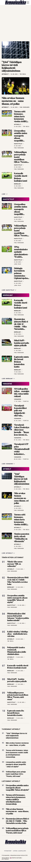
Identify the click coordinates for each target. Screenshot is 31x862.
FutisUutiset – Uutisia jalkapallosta (15, 850)
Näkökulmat (8, 295)
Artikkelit (7, 469)
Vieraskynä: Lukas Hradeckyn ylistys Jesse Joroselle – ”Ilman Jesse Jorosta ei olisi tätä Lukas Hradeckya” (21, 432)
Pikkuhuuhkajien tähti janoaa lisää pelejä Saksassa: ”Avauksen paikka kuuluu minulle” (18, 617)
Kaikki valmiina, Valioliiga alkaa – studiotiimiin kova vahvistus (17, 634)
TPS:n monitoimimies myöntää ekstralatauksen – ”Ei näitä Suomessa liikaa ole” (21, 254)
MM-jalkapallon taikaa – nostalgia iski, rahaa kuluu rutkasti (21, 392)
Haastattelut (8, 199)
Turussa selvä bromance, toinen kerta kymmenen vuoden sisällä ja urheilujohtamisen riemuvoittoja (22, 119)
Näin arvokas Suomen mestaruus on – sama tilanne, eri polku (13, 101)
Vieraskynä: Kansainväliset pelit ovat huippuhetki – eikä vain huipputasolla (20, 411)
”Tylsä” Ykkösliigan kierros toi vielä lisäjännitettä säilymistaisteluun (12, 66)
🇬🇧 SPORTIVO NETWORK (16, 858)
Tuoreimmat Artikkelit (11, 729)
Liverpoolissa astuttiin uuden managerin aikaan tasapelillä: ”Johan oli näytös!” (20, 138)
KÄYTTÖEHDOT (5, 859)
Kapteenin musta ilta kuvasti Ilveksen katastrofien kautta (21, 362)
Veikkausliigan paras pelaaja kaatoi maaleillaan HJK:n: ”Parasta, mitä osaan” (21, 158)
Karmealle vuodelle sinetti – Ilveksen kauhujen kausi (21, 177)
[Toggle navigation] (28, 2)
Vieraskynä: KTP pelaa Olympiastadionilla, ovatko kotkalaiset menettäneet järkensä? (22, 451)
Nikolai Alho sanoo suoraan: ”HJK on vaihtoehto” (14, 564)
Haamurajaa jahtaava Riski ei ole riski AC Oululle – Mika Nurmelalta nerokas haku (21, 325)
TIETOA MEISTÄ (5, 858)
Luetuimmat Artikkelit (11, 781)
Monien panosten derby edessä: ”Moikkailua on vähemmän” (21, 537)
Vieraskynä (7, 384)
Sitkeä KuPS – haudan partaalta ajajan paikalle (21, 343)
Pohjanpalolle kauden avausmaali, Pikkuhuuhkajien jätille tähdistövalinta (16, 650)
